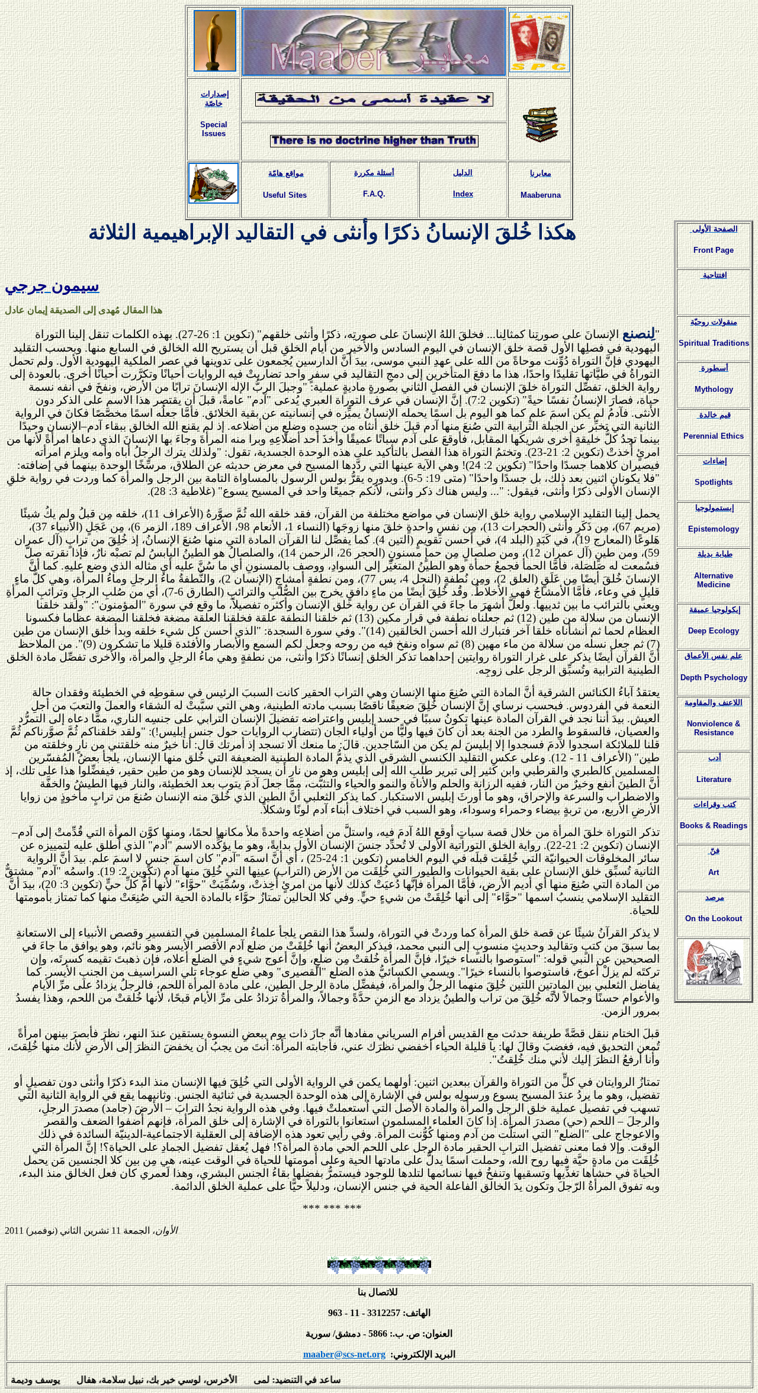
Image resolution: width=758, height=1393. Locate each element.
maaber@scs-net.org (344, 1354)
